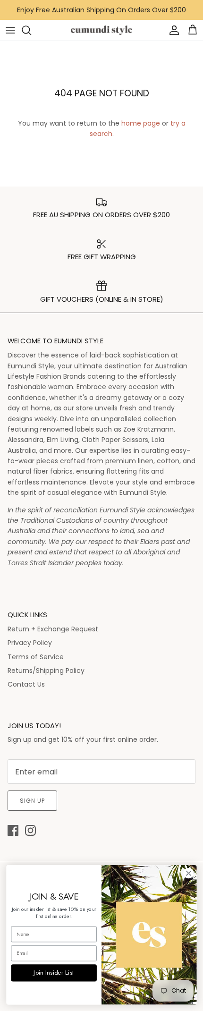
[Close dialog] (189, 873)
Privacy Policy (30, 642)
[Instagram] (30, 830)
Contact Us (26, 684)
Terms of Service (36, 657)
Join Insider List (54, 972)
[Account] (171, 30)
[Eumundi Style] (101, 30)
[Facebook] (13, 830)
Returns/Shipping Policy (46, 670)
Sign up (32, 801)
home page (140, 123)
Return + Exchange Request (53, 629)
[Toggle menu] (10, 30)
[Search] (31, 30)
